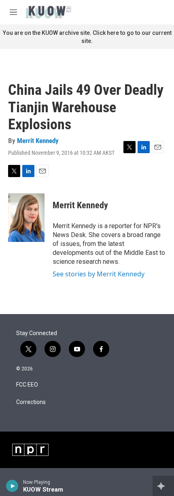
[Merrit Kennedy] (26, 217)
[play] (12, 486)
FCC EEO (27, 385)
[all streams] (163, 486)
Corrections (31, 402)
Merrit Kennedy (38, 141)
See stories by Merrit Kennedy (98, 273)
